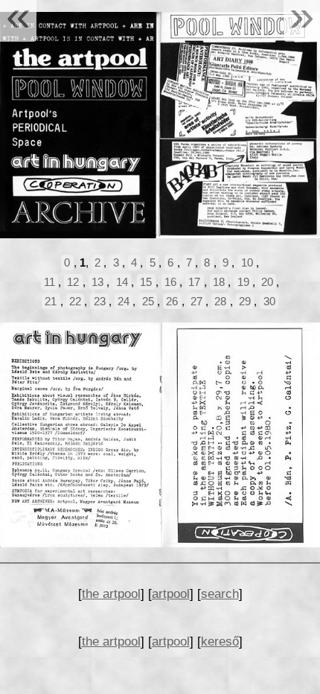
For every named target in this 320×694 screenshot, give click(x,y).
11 (49, 282)
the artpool (111, 593)
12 (73, 282)
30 (269, 301)
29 (245, 301)
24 (123, 301)
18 (219, 282)
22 (75, 301)
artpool (171, 593)
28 (220, 301)
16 (170, 282)
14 (122, 282)
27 (196, 301)
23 (100, 301)
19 (243, 282)
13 (97, 282)
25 (148, 301)
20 (267, 282)
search (220, 593)
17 (194, 282)
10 (247, 262)
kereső (220, 641)
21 (51, 301)
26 (172, 301)
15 (146, 282)
